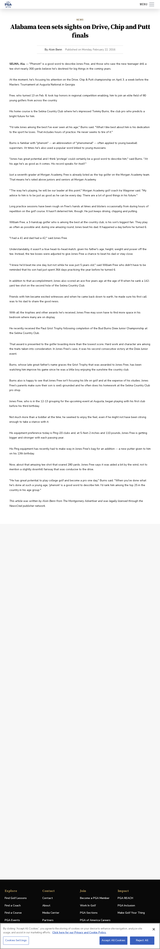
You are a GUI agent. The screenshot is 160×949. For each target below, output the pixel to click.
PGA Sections (89, 913)
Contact (47, 898)
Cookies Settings (16, 940)
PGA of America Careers (95, 920)
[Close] (153, 929)
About (46, 905)
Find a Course (13, 913)
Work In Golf (88, 905)
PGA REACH (125, 898)
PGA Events (12, 920)
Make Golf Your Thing (131, 913)
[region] (80, 936)
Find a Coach (13, 905)
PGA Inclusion (126, 905)
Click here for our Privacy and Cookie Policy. (79, 932)
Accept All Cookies (113, 940)
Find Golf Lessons (16, 898)
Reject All (142, 940)
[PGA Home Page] (8, 4)
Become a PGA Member (94, 898)
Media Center (50, 913)
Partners (47, 920)
